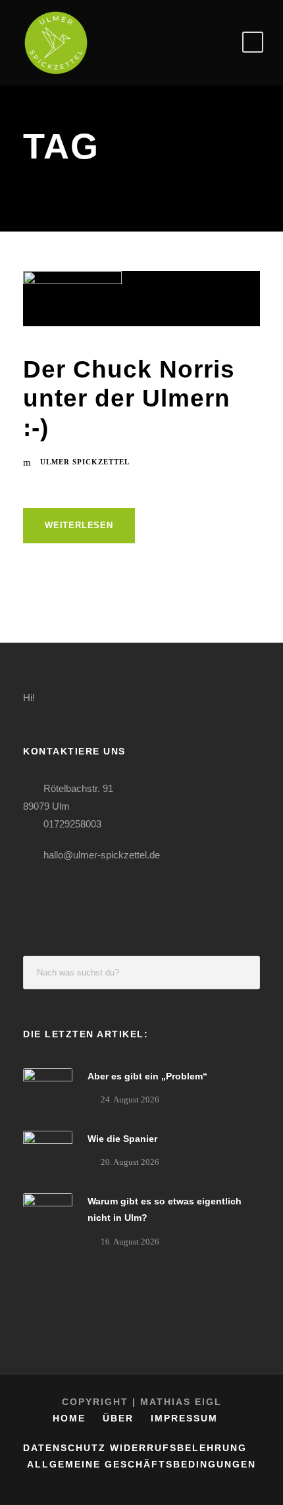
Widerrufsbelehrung (178, 1448)
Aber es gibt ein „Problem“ (147, 1076)
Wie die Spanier (122, 1138)
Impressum (184, 1418)
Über (118, 1418)
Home (69, 1418)
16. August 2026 (130, 1241)
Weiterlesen (79, 525)
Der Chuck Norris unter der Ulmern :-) (129, 398)
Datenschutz (64, 1448)
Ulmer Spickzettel (85, 462)
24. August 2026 (130, 1099)
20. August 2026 (130, 1162)
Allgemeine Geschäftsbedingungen (141, 1464)
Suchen (243, 972)
